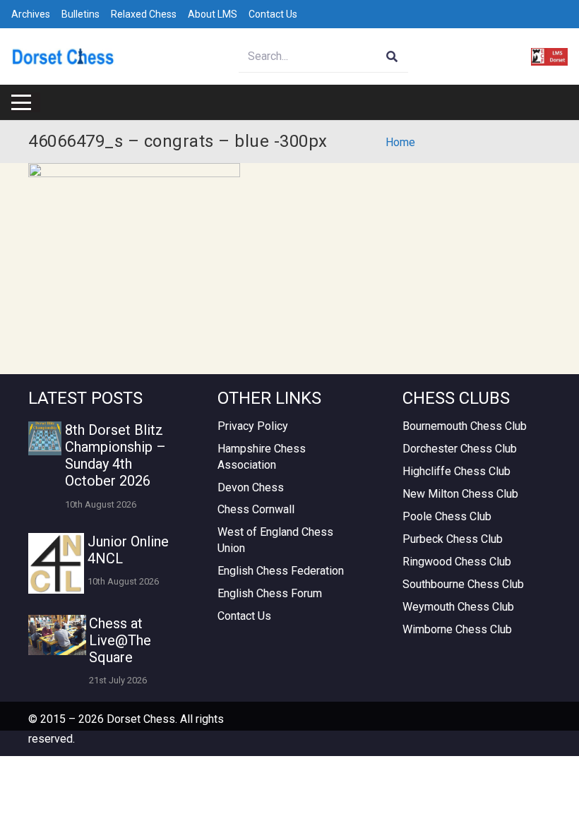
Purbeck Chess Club (452, 539)
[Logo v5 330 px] (63, 57)
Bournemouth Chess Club (464, 426)
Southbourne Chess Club (463, 584)
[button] (21, 102)
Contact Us (273, 14)
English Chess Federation (280, 570)
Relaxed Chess (144, 14)
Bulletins (80, 14)
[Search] (392, 57)
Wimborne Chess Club (457, 629)
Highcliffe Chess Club (456, 471)
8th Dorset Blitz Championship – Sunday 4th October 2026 (115, 455)
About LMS (212, 14)
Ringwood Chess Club (456, 561)
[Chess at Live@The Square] (57, 635)
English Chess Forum (269, 593)
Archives (30, 14)
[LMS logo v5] (549, 57)
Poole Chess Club (446, 516)
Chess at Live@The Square (120, 640)
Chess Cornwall (255, 509)
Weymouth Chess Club (458, 606)
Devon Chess (250, 487)
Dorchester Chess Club (459, 448)
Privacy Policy (252, 426)
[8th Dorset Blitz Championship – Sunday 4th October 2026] (44, 438)
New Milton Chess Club (460, 494)
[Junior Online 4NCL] (56, 563)
